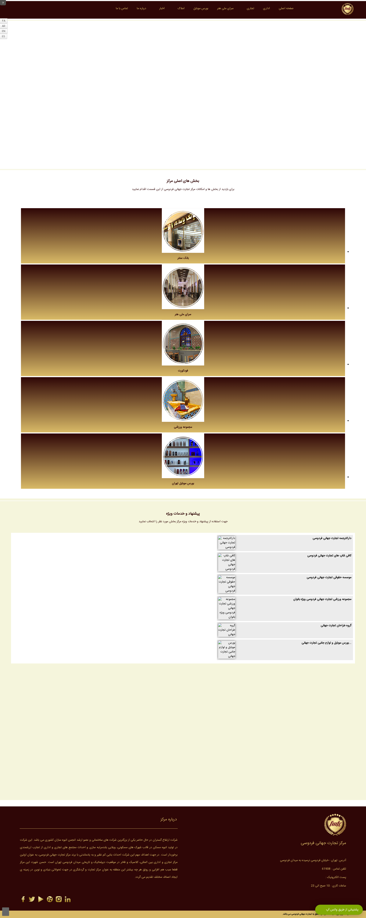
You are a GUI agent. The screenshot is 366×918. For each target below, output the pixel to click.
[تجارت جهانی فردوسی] (58, 899)
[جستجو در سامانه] (102, 8)
